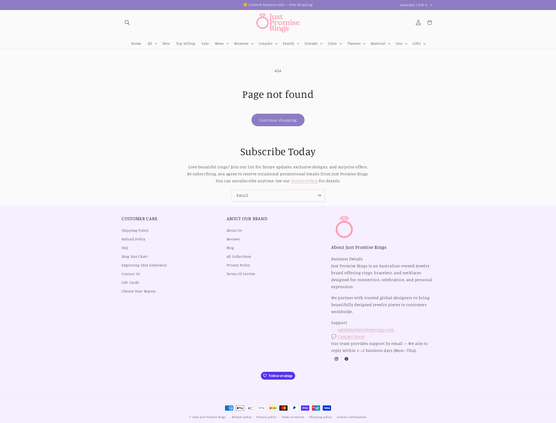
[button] (127, 22)
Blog (230, 248)
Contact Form (351, 336)
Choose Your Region (139, 291)
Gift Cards (130, 282)
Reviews (233, 239)
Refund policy (242, 417)
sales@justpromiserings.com (366, 329)
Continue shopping (278, 120)
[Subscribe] (319, 195)
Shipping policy (320, 417)
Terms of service (292, 417)
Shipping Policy (135, 230)
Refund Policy (133, 239)
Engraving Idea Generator (144, 265)
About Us (234, 230)
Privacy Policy (304, 180)
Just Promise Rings (213, 417)
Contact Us (131, 274)
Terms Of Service (241, 274)
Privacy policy (266, 417)
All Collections (239, 256)
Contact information (351, 417)
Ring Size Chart (135, 256)
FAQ (125, 248)
